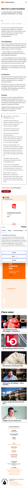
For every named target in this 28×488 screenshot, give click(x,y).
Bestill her (14, 452)
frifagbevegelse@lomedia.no (14, 428)
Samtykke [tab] (3, 230)
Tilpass (13, 256)
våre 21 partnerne (8, 237)
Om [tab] (26, 230)
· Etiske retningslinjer (14, 468)
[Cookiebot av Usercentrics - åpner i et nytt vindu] (21, 227)
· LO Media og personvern (14, 474)
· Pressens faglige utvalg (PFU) (16, 485)
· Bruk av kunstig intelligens (14, 471)
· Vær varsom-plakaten (14, 483)
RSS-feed (14, 448)
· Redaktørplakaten (13, 482)
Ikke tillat (14, 260)
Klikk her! (11, 275)
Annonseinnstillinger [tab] (18, 230)
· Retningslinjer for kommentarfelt (14, 470)
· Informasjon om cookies (14, 473)
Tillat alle (14, 252)
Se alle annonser (11, 288)
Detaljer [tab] (10, 230)
